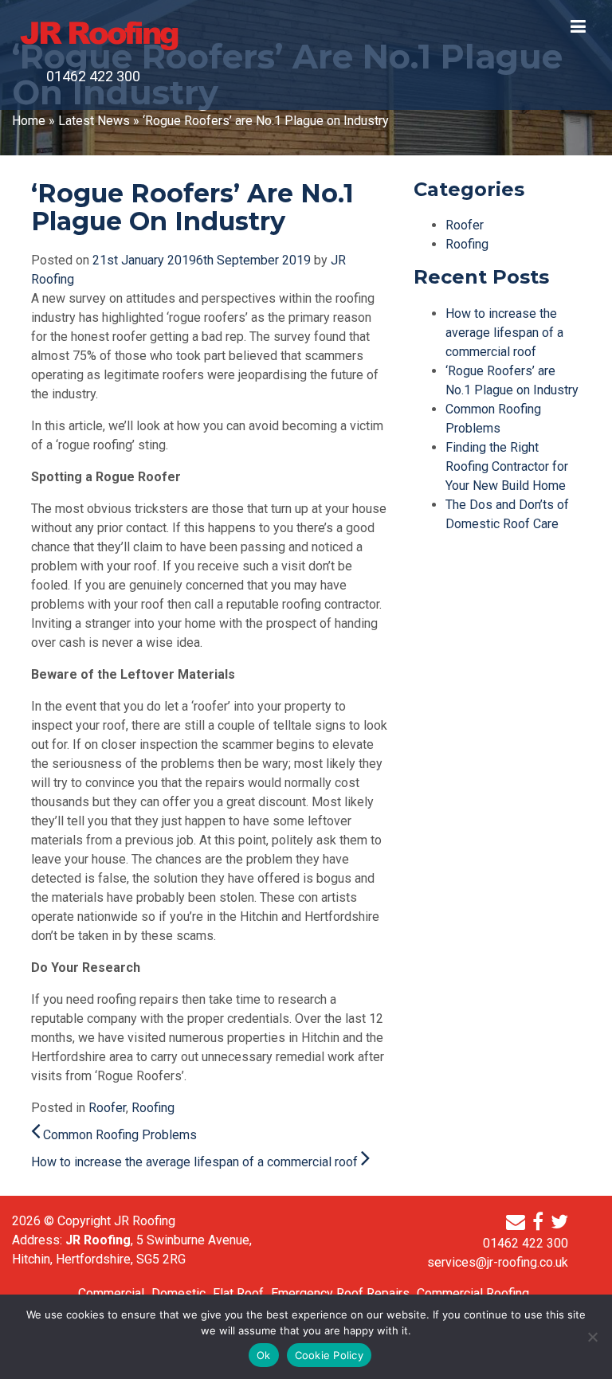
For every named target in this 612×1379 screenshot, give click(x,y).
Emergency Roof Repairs (340, 1293)
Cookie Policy (329, 1355)
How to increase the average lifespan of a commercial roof (196, 1161)
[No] (592, 1337)
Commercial (111, 1293)
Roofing (153, 1107)
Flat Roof (238, 1293)
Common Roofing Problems (118, 1134)
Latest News (94, 120)
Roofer (107, 1107)
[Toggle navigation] (580, 22)
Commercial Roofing (473, 1293)
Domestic (178, 1293)
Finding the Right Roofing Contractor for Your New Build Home (506, 466)
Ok (264, 1355)
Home (28, 120)
